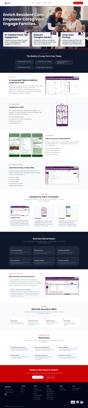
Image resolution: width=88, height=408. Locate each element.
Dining (35, 393)
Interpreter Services (51, 391)
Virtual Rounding (50, 393)
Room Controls (37, 399)
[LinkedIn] (5, 394)
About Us (50, 2)
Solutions (38, 2)
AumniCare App (50, 389)
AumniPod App (63, 389)
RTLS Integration (50, 399)
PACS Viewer (49, 395)
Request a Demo (78, 2)
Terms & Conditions (76, 388)
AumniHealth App (37, 389)
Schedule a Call (50, 377)
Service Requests (37, 395)
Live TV (35, 391)
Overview (36, 388)
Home (33, 2)
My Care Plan (37, 397)
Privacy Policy (75, 389)
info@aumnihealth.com (9, 392)
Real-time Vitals (50, 397)
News (44, 2)
